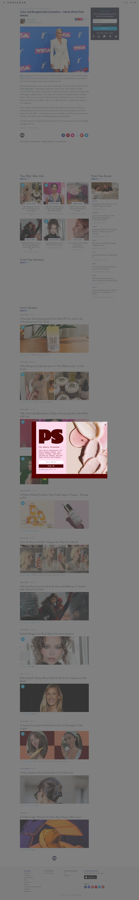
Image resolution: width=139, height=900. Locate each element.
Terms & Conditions (44, 470)
